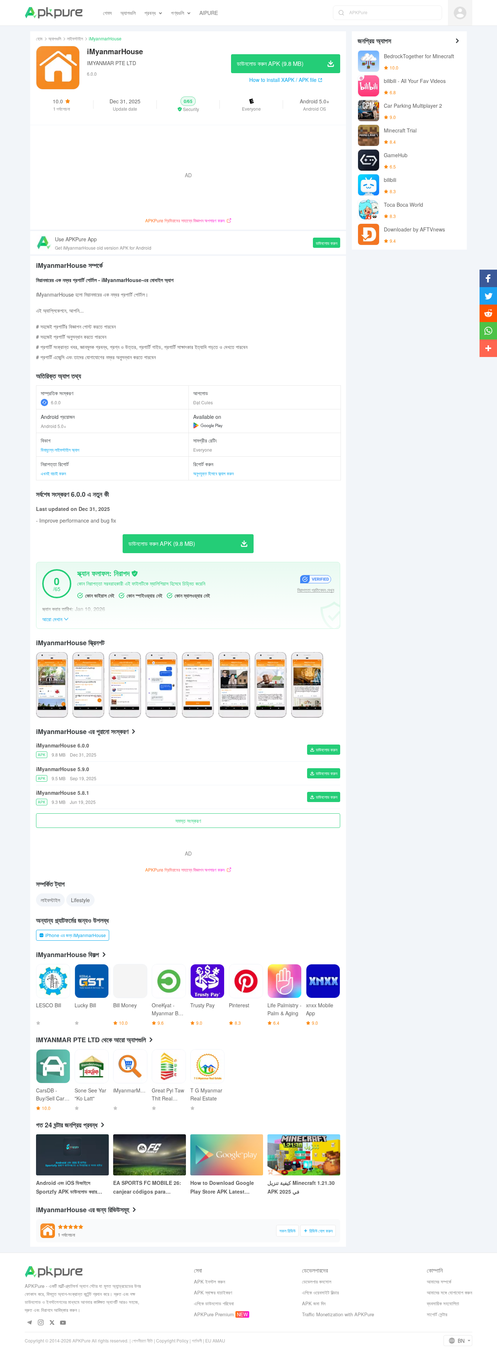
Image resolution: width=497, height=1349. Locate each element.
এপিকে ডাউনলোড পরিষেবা (214, 1303)
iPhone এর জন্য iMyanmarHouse (75, 935)
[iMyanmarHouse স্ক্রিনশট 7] (307, 685)
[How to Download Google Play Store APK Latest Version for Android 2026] (226, 1154)
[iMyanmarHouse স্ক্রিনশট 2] (125, 685)
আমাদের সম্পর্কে (439, 1281)
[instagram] (40, 1323)
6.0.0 (56, 402)
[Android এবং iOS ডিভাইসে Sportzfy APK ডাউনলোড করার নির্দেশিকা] (72, 1154)
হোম (39, 38)
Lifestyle (80, 900)
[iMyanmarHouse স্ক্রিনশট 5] (234, 685)
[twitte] (51, 1323)
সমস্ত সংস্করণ (188, 820)
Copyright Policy (172, 1340)
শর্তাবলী (197, 1340)
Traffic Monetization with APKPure (338, 1314)
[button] (188, 104)
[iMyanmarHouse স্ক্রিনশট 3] (162, 685)
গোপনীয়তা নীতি (142, 1340)
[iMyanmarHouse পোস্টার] (52, 685)
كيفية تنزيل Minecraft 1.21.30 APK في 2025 (301, 1187)
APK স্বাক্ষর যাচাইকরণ (213, 1292)
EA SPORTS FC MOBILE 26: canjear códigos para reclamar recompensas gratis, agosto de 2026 (147, 1187)
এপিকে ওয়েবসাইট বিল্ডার (320, 1292)
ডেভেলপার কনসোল (316, 1281)
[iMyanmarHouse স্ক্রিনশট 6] (271, 685)
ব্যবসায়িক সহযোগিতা (443, 1303)
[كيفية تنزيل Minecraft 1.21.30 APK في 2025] (303, 1154)
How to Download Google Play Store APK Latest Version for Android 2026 (222, 1187)
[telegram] (29, 1323)
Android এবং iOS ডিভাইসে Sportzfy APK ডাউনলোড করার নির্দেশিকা (66, 1187)
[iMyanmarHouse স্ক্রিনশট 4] (198, 685)
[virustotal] (134, 573)
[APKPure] (54, 13)
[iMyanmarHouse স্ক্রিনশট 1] (88, 685)
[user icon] (460, 13)
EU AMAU (215, 1340)
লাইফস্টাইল (75, 38)
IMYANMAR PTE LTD (111, 63)
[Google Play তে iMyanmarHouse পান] (208, 425)
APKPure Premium (214, 1314)
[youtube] (63, 1323)
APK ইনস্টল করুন (209, 1281)
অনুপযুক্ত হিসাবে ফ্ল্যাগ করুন (213, 473)
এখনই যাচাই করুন (53, 473)
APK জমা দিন (314, 1303)
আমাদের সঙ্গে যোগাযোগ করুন (449, 1292)
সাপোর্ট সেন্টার (437, 1314)
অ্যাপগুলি (54, 38)
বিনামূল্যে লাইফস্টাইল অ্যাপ (60, 450)
